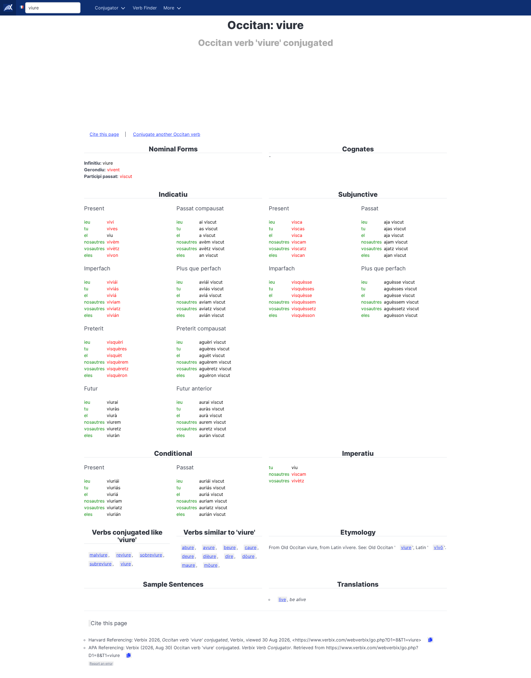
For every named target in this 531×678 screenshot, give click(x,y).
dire (229, 556)
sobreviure (151, 555)
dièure (209, 556)
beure (230, 547)
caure (250, 547)
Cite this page (104, 134)
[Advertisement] (250, 86)
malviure (98, 555)
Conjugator (106, 8)
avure (209, 547)
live (282, 599)
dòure (248, 556)
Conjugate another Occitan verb (166, 134)
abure (188, 547)
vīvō (438, 547)
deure (188, 556)
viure (126, 563)
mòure (210, 565)
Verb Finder (145, 8)
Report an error (101, 663)
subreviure (100, 563)
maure (188, 565)
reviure (123, 555)
